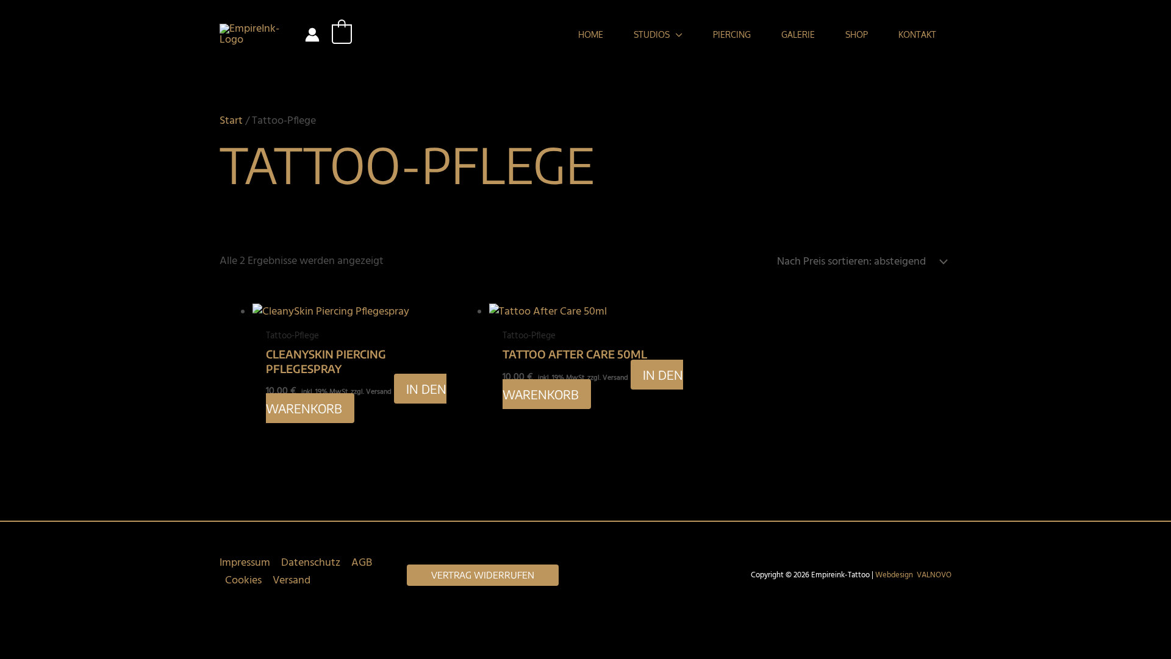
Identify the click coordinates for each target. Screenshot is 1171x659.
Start (231, 121)
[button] (676, 34)
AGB (361, 563)
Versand (291, 581)
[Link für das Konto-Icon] (312, 34)
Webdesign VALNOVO (913, 575)
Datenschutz (310, 563)
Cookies (243, 581)
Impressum (245, 563)
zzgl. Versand (371, 392)
